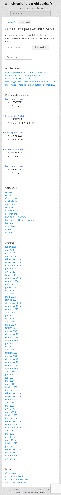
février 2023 (11, 327)
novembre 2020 (13, 396)
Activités (9, 195)
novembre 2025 (13, 262)
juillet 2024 (10, 287)
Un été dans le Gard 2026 (17, 78)
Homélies (10, 207)
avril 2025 (10, 271)
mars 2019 (10, 440)
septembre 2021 (13, 368)
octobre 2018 (11, 455)
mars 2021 (10, 384)
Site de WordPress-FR (16, 482)
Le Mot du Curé (13, 210)
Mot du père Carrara (15, 216)
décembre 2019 (13, 421)
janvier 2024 (11, 299)
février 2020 (11, 415)
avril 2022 (10, 349)
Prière (8, 229)
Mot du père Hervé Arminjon (19, 220)
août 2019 (10, 430)
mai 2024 (9, 290)
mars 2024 (10, 296)
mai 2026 (9, 250)
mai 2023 (9, 318)
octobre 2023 (11, 309)
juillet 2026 (10, 246)
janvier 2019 (11, 446)
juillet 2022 (10, 343)
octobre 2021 (11, 365)
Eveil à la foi (11, 201)
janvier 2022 (11, 355)
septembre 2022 (13, 340)
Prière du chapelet (14, 149)
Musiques (10, 223)
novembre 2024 (13, 278)
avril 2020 (10, 408)
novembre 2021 (13, 362)
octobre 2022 (11, 337)
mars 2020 (10, 412)
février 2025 (11, 274)
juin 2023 (10, 315)
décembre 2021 (13, 359)
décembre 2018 (13, 449)
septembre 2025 (13, 265)
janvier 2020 (11, 418)
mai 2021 (9, 380)
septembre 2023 (13, 312)
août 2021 (10, 371)
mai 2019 (9, 433)
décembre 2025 (13, 259)
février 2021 (11, 387)
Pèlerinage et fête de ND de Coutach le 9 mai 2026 (30, 84)
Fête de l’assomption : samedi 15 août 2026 (26, 72)
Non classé (10, 226)
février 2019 (11, 443)
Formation (10, 204)
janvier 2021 (11, 390)
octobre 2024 (11, 281)
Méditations (11, 213)
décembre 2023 (13, 303)
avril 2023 (10, 321)
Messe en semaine (14, 99)
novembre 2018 (13, 452)
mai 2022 (9, 346)
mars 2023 (10, 324)
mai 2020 (9, 405)
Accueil (12, 22)
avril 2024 (10, 293)
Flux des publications (15, 476)
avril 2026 (10, 253)
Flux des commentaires (16, 479)
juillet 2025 (10, 268)
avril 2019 (10, 436)
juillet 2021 (10, 374)
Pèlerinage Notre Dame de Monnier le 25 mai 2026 (30, 81)
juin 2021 (10, 377)
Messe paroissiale (14, 132)
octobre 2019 (11, 424)
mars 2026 (10, 256)
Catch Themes (39, 492)
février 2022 (11, 352)
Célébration (11, 198)
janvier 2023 (11, 331)
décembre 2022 (13, 334)
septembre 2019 (13, 427)
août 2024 (10, 284)
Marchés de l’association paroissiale (23, 75)
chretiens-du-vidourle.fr (31, 4)
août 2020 (10, 402)
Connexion (10, 473)
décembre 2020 (13, 393)
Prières (8, 232)
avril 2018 (10, 458)
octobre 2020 (11, 399)
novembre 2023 (13, 306)
